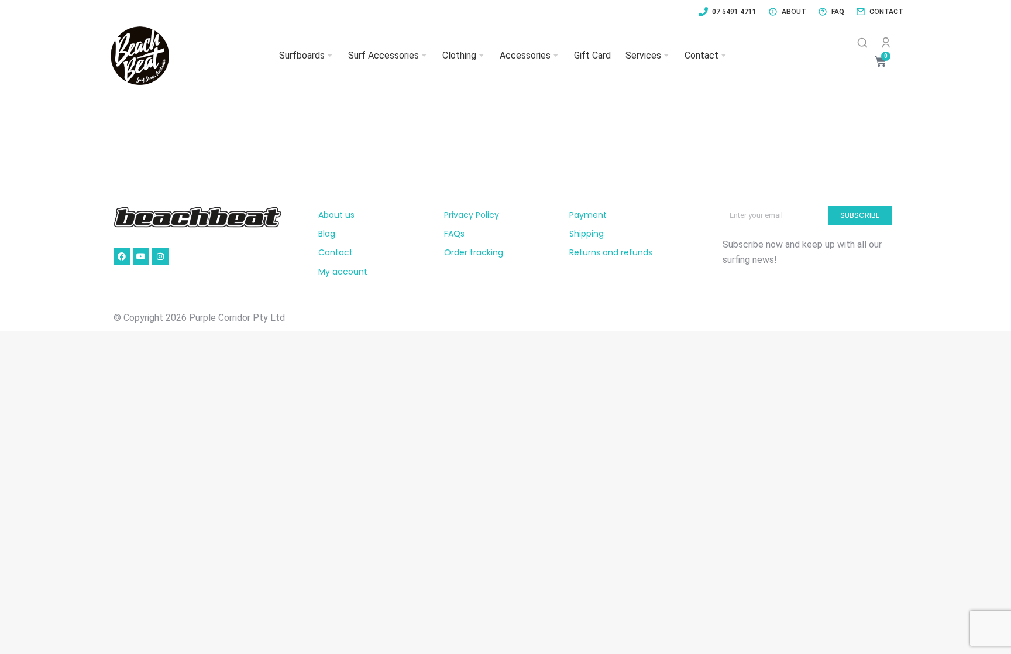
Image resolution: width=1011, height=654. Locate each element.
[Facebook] (122, 256)
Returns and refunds (610, 252)
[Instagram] (160, 256)
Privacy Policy (471, 215)
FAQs (454, 233)
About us (336, 215)
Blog (326, 233)
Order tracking (473, 252)
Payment (588, 215)
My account (342, 272)
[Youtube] (141, 256)
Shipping (586, 233)
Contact (335, 252)
